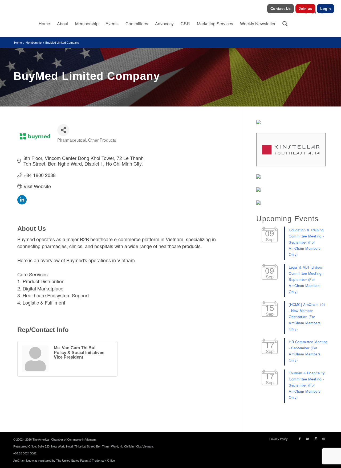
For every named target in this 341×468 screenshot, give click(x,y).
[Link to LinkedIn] (308, 439)
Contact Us (280, 8)
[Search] (285, 24)
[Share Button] (63, 130)
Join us (305, 8)
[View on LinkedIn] (22, 202)
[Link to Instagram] (316, 439)
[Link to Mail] (324, 439)
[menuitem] (280, 8)
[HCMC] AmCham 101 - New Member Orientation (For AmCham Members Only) (307, 316)
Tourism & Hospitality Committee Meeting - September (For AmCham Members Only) (307, 385)
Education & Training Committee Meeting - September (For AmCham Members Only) (306, 242)
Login (325, 8)
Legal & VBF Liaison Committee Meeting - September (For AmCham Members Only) (306, 279)
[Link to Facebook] (300, 439)
